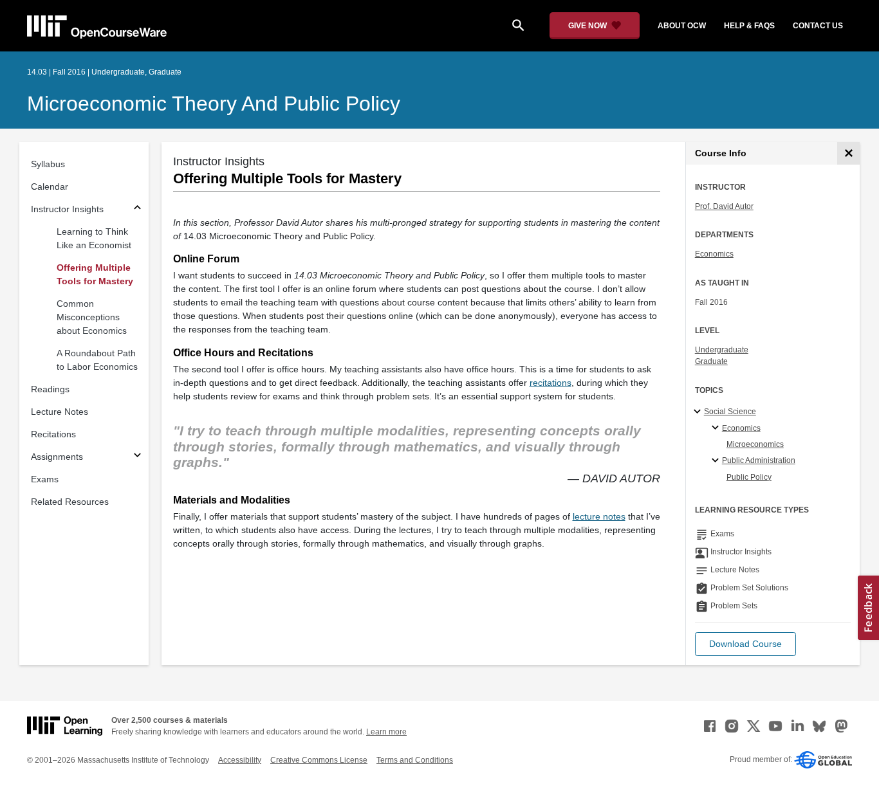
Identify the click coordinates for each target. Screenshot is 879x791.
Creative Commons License (318, 760)
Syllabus (48, 164)
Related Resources (70, 501)
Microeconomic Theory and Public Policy (213, 103)
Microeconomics (755, 444)
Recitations (53, 434)
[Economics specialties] (717, 428)
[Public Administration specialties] (717, 461)
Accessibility (239, 760)
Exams (45, 479)
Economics (714, 254)
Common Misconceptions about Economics (92, 317)
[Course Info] (848, 153)
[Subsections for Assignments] (137, 457)
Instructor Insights (67, 209)
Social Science (730, 411)
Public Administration (758, 460)
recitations (550, 382)
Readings (50, 389)
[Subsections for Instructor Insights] (137, 209)
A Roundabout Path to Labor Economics (97, 360)
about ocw (682, 25)
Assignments (57, 456)
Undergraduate (721, 349)
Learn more (386, 731)
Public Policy (749, 477)
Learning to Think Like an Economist (94, 238)
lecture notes (599, 516)
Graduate (711, 361)
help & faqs (749, 25)
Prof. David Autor (724, 206)
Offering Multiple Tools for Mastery (95, 274)
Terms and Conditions (414, 760)
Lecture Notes (59, 411)
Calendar (49, 186)
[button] (745, 644)
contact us (818, 25)
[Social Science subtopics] (699, 412)
